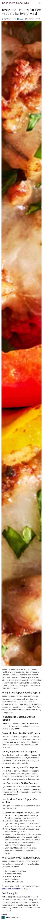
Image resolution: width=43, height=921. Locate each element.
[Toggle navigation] (40, 3)
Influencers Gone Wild (15, 3)
